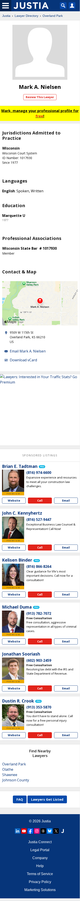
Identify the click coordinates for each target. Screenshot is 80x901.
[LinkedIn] (17, 831)
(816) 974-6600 (38, 472)
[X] (56, 831)
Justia (6, 16)
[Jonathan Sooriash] (13, 669)
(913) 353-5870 (38, 707)
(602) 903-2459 (38, 660)
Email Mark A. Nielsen (28, 351)
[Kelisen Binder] (13, 575)
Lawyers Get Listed (47, 799)
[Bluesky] (49, 831)
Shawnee (9, 774)
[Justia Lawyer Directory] (62, 831)
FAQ (19, 799)
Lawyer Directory (26, 16)
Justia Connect (40, 842)
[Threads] (43, 831)
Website (14, 500)
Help (40, 866)
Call (40, 500)
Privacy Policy (40, 882)
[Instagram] (36, 831)
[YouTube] (24, 831)
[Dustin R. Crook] (13, 715)
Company (40, 858)
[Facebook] (30, 831)
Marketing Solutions (40, 890)
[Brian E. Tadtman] (13, 481)
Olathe (7, 769)
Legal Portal (39, 850)
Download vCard (23, 360)
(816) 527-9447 (38, 519)
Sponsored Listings (39, 455)
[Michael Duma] (13, 622)
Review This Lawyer (40, 97)
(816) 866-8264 (38, 566)
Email (66, 500)
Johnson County (15, 780)
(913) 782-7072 (38, 613)
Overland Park (53, 16)
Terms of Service (40, 874)
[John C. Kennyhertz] (13, 528)
